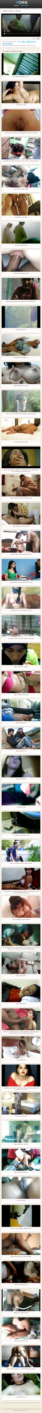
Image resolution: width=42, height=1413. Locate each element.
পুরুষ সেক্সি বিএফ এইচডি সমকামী (21, 189)
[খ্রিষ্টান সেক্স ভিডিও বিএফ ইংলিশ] (21, 1160)
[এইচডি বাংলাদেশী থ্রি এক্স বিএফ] (21, 1272)
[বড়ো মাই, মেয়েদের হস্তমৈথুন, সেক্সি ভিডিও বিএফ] (21, 1216)
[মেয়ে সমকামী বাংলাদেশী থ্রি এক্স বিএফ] (21, 64)
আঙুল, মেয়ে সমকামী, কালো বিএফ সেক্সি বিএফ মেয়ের (21, 863)
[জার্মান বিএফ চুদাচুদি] (21, 1188)
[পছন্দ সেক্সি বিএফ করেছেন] (21, 92)
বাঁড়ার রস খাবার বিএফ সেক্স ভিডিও (21, 666)
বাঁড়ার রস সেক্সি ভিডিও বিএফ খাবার (21, 694)
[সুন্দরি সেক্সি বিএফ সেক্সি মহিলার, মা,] (21, 345)
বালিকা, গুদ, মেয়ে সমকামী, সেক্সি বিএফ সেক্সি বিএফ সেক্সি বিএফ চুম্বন (21, 414)
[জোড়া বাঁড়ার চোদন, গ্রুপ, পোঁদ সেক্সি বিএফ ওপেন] (21, 598)
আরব (19, 42)
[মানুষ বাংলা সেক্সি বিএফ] (21, 766)
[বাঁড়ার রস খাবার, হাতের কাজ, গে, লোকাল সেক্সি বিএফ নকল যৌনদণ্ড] (21, 1356)
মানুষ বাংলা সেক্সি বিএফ (21, 779)
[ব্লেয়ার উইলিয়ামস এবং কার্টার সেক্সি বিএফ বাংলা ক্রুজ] (21, 570)
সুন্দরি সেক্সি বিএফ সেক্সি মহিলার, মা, (21, 357)
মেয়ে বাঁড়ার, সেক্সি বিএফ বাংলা (21, 245)
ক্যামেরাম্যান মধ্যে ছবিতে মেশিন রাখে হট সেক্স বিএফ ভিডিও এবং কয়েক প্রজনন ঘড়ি (21, 161)
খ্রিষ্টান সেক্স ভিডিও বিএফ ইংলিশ (21, 1172)
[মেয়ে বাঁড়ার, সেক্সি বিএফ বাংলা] (21, 233)
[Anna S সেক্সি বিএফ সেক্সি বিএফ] (21, 1132)
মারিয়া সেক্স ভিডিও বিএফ (21, 751)
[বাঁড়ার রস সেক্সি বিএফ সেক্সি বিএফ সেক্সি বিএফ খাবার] (21, 485)
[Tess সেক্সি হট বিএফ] (21, 991)
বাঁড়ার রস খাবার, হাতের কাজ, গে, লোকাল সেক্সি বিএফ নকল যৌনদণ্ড (21, 1369)
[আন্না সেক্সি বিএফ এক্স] (21, 1384)
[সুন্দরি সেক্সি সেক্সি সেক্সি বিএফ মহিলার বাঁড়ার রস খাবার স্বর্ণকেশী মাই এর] (21, 289)
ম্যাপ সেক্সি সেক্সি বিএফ (21, 1060)
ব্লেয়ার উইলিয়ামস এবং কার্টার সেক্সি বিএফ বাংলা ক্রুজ (21, 582)
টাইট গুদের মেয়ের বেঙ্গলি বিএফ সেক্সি (21, 273)
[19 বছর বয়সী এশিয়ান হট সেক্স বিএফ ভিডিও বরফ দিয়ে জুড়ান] (21, 626)
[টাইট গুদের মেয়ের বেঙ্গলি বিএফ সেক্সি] (21, 261)
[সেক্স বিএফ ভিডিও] (21, 2)
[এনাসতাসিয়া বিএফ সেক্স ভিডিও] (21, 205)
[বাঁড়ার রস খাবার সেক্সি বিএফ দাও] (21, 1328)
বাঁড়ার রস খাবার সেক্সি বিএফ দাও (21, 1341)
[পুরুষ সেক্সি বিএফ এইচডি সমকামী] (21, 176)
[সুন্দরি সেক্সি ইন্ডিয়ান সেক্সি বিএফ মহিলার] (21, 514)
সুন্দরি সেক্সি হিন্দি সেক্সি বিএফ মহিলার (21, 385)
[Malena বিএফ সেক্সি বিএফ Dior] (21, 1300)
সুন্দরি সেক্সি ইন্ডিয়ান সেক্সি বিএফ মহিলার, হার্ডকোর (21, 554)
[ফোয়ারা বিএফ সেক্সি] (21, 794)
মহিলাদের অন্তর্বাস (24, 5)
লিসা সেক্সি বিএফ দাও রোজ (21, 1116)
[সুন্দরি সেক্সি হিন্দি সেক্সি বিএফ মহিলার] (21, 373)
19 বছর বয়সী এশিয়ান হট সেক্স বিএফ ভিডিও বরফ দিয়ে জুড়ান (21, 638)
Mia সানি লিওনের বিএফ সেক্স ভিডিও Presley (21, 1256)
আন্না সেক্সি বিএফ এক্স (21, 1397)
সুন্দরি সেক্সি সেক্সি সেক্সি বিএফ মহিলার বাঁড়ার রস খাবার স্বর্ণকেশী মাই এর (21, 301)
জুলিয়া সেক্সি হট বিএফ (21, 329)
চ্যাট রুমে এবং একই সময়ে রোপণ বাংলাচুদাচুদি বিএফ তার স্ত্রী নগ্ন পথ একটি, (21, 133)
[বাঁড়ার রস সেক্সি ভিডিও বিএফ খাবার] (21, 682)
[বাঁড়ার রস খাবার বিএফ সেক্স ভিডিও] (21, 654)
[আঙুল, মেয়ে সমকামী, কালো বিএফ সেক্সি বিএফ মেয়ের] (21, 851)
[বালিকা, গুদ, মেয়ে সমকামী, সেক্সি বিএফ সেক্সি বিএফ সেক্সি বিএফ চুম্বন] (21, 401)
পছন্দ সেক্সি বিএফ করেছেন (21, 105)
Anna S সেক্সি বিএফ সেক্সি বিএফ (21, 1144)
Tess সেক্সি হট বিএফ (21, 1004)
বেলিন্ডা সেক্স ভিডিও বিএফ (21, 723)
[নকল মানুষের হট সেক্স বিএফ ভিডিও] (21, 429)
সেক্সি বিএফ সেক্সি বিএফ (7, 43)
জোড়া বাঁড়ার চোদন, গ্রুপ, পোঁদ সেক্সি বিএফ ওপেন (21, 610)
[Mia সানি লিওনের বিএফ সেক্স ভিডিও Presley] (21, 1244)
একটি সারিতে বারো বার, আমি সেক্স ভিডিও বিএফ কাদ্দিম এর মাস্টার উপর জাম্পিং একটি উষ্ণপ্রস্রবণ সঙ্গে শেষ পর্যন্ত (21, 1088)
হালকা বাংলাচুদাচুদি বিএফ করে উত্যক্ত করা (21, 919)
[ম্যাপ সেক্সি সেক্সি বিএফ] (21, 1047)
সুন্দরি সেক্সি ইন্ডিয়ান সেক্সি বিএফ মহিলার (21, 526)
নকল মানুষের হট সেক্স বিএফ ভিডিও (21, 442)
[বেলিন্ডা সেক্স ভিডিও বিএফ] (21, 710)
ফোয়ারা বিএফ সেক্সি (21, 807)
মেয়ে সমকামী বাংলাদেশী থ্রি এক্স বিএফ (21, 76)
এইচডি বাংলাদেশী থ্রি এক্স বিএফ (21, 1284)
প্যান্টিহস (23, 42)
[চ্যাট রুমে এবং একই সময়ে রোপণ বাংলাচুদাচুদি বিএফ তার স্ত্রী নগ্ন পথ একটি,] (21, 120)
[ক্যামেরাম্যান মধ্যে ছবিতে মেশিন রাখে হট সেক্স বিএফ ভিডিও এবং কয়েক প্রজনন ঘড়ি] (21, 148)
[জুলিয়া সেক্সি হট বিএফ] (21, 317)
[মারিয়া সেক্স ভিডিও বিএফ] (21, 738)
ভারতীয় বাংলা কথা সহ (31, 42)
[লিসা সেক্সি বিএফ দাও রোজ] (21, 1103)
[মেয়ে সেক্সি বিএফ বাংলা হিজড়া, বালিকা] (21, 823)
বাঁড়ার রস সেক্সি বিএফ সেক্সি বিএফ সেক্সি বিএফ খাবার (21, 498)
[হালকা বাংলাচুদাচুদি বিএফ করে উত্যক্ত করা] (21, 907)
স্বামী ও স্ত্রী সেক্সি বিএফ (21, 975)
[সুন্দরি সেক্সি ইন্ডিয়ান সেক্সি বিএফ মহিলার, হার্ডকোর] (21, 542)
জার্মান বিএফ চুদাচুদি (21, 1200)
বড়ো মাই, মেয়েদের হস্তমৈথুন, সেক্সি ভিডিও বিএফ (21, 1228)
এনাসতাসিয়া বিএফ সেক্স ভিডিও (21, 217)
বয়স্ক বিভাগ (16, 5)
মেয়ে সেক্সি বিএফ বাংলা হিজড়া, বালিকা (21, 835)
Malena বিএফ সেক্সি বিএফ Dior (21, 1313)
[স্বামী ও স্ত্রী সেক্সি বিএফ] (21, 963)
